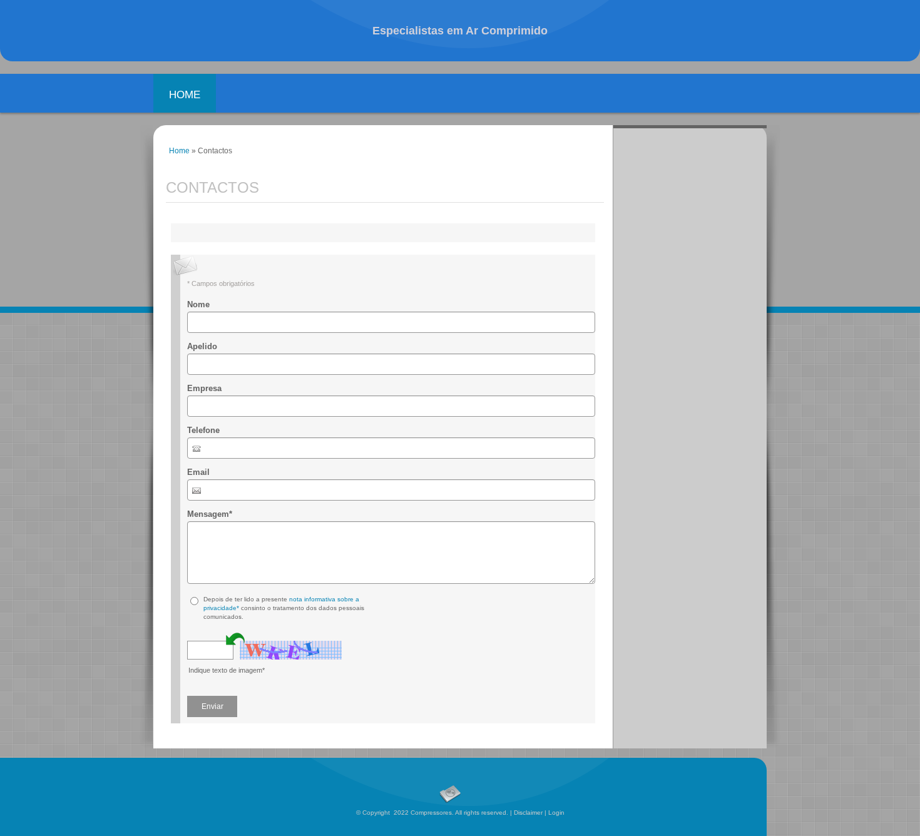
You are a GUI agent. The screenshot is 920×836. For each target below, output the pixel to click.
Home (184, 95)
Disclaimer (528, 812)
